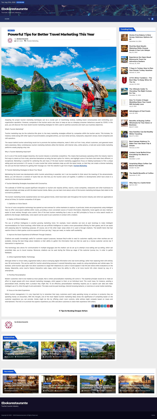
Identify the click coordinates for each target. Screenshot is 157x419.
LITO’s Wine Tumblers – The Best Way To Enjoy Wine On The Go (140, 80)
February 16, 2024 (89, 390)
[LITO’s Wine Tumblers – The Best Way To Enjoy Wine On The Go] (124, 80)
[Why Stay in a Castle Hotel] (124, 185)
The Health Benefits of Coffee (141, 173)
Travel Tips (11, 30)
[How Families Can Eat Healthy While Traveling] (124, 134)
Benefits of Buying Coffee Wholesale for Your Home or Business (140, 123)
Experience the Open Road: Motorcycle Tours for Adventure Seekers (140, 59)
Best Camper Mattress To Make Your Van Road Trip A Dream (140, 143)
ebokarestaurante (22, 39)
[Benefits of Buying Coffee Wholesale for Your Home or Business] (124, 123)
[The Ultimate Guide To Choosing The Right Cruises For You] (124, 91)
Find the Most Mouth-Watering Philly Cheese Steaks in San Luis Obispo (139, 48)
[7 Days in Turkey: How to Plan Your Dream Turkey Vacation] (124, 70)
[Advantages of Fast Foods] (124, 113)
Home (7, 19)
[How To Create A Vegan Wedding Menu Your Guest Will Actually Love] (124, 102)
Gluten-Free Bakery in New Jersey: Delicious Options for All (140, 37)
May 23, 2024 (49, 390)
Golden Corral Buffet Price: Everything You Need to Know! (140, 155)
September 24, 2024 (13, 388)
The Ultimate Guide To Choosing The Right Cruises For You (20, 353)
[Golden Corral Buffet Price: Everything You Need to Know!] (124, 154)
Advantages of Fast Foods (139, 111)
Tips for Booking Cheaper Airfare (74, 311)
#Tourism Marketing (32, 41)
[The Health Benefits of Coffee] (124, 175)
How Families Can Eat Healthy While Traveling (58, 352)
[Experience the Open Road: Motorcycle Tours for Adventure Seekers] (124, 59)
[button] (149, 19)
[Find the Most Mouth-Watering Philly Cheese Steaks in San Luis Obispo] (124, 48)
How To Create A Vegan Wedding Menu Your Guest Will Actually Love (140, 102)
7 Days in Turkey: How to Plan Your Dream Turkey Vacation (135, 386)
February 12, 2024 (128, 390)
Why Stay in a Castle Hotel (140, 183)
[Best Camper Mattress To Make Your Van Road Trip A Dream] (124, 143)
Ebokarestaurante (14, 9)
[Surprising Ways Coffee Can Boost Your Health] (124, 166)
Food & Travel (8, 381)
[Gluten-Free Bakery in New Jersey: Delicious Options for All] (124, 37)
